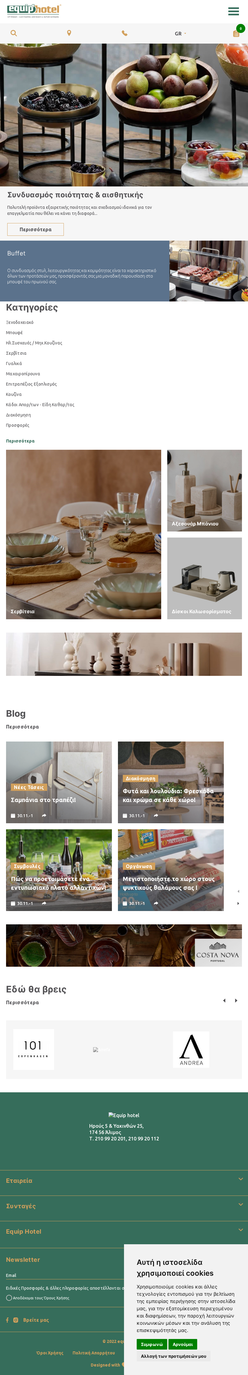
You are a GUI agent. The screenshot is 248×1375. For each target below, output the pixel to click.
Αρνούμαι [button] (183, 1344)
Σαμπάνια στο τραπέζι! (43, 799)
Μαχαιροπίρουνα (23, 373)
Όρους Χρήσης (56, 1298)
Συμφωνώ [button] (152, 1344)
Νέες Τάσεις (29, 787)
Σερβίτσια (16, 353)
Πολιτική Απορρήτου (94, 1352)
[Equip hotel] (34, 11)
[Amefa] (101, 1049)
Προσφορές (18, 425)
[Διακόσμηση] (124, 654)
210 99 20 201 (110, 1138)
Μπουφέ (14, 332)
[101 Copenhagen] (33, 1049)
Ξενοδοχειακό (20, 322)
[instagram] (15, 1320)
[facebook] (7, 1320)
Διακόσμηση (18, 415)
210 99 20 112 (143, 1138)
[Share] (44, 815)
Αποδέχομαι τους (40, 1298)
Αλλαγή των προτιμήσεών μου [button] (173, 1356)
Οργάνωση (139, 866)
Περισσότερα (35, 229)
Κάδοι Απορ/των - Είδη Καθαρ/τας (40, 404)
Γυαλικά (14, 363)
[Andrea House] (191, 1049)
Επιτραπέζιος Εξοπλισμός (31, 384)
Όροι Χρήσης (50, 1352)
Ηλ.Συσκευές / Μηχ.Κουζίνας (34, 342)
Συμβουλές (27, 866)
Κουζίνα (14, 394)
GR (178, 33)
